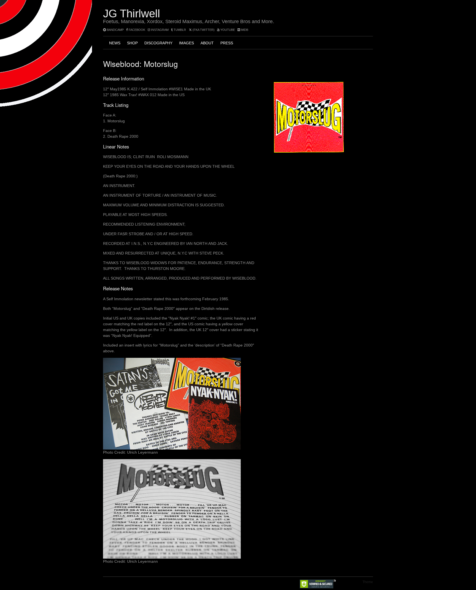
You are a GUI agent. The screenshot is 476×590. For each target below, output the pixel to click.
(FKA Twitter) (203, 29)
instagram (159, 29)
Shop (132, 43)
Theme (368, 582)
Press (226, 43)
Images (186, 43)
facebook (136, 29)
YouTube (227, 29)
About (207, 43)
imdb (244, 29)
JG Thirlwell (131, 13)
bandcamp (115, 29)
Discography (158, 43)
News (114, 43)
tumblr (180, 29)
